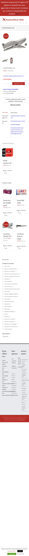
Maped (11, 93)
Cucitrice (7, 93)
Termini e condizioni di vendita (14, 383)
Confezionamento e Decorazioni (12, 289)
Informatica (7, 299)
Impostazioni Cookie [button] (11, 551)
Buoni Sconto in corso (24, 404)
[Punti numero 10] (7, 152)
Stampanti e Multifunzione (10, 326)
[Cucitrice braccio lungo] (21, 225)
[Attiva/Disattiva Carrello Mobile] (20, 23)
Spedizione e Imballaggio (10, 324)
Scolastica (6, 316)
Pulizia (5, 314)
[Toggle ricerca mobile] (23, 23)
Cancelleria (7, 279)
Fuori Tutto (7, 291)
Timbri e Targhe (8, 329)
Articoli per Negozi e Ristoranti (11, 276)
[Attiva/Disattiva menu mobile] (26, 23)
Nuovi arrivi (7, 266)
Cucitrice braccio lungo (20, 236)
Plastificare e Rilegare (9, 311)
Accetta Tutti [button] (11, 553)
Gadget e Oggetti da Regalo (10, 294)
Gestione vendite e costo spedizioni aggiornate (24, 392)
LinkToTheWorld (21, 419)
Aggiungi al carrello (18, 83)
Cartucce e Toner (8, 286)
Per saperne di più (20, 553)
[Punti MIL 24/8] (21, 192)
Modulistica (7, 304)
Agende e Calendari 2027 (10, 269)
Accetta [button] (20, 551)
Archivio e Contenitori (9, 271)
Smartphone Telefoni (9, 321)
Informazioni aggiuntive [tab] (5, 116)
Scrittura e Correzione (9, 319)
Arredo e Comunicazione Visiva (11, 274)
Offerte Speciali (8, 306)
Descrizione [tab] (5, 112)
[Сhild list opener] (17, 268)
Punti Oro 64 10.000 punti (7, 202)
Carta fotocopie (8, 281)
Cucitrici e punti (12, 91)
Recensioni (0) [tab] (4, 122)
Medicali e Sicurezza (9, 301)
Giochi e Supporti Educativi (10, 296)
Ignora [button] (18, 14)
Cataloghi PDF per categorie (24, 371)
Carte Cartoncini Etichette (10, 284)
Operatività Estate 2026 (24, 361)
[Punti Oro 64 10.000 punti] (7, 192)
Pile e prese (7, 309)
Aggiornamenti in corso (24, 381)
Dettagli (10, 170)
